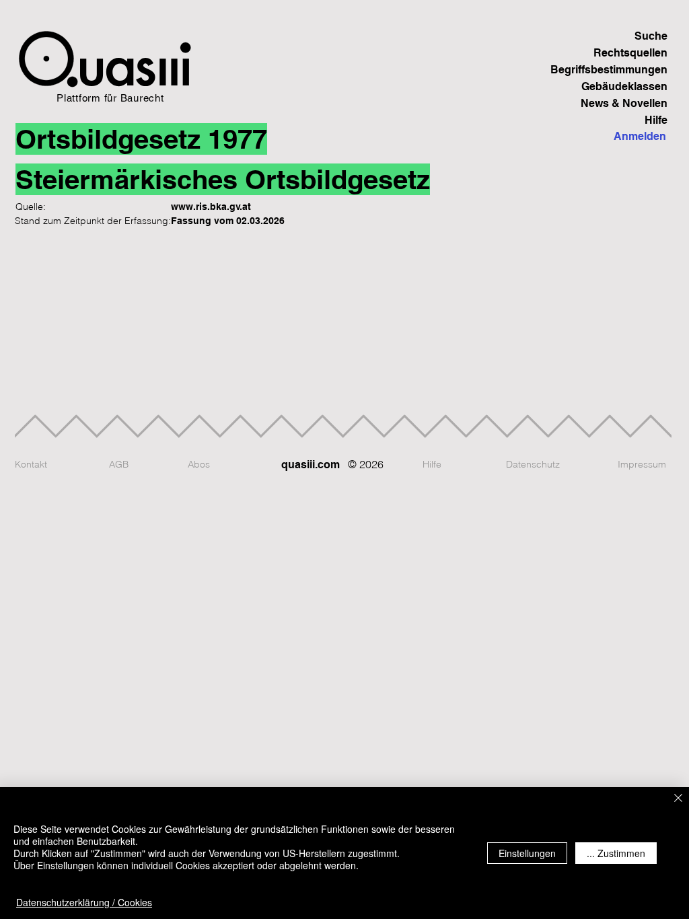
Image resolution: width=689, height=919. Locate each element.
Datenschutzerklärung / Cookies (84, 902)
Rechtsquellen (630, 52)
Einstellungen (527, 853)
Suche (650, 36)
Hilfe (656, 120)
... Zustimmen (616, 853)
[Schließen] (678, 799)
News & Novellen (624, 103)
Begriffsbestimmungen (620, 69)
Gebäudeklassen (624, 86)
